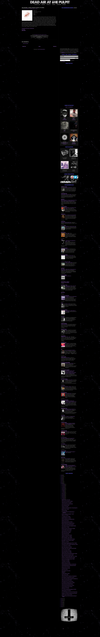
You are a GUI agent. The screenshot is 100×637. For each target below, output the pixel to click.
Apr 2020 (63, 494)
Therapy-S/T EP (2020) (65, 506)
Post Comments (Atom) (41, 49)
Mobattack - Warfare (68, 386)
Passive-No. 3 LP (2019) (65, 541)
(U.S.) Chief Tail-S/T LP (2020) (66, 545)
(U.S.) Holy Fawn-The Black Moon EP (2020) (68, 539)
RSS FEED (64, 4)
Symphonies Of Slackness (65, 295)
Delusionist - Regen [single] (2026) (66, 222)
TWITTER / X (49, 4)
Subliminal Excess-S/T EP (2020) (66, 502)
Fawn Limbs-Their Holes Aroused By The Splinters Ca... (70, 578)
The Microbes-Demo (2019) (66, 568)
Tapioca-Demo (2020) (65, 574)
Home (39, 46)
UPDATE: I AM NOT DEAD (69, 262)
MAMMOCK (63, 572)
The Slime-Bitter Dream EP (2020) (67, 529)
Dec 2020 (63, 484)
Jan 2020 (63, 498)
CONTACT (43, 4)
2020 (62, 483)
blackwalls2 (63, 292)
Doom (38, 34)
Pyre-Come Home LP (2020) (66, 549)
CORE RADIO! (63, 221)
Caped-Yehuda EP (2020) (65, 533)
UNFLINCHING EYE (64, 392)
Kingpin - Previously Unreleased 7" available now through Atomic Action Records (70, 466)
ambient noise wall (64, 430)
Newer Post (24, 46)
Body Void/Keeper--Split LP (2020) (67, 537)
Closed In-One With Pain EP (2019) (67, 535)
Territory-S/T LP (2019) (65, 515)
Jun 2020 (63, 492)
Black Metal (35, 34)
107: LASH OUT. (67, 343)
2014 (62, 605)
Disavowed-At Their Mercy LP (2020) (67, 501)
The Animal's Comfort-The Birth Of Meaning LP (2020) (70, 544)
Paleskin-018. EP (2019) (65, 520)
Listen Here (24, 30)
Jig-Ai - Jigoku (67, 233)
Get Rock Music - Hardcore (65, 281)
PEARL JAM (67, 431)
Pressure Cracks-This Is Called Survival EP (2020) (69, 548)
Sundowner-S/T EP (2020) (65, 560)
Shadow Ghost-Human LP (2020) (67, 552)
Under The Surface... (64, 323)
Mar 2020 (63, 496)
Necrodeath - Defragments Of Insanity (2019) (67, 438)
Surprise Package (64, 510)
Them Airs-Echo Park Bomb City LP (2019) (68, 585)
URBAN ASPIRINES (64, 206)
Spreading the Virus (64, 408)
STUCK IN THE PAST (64, 464)
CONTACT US (63, 52)
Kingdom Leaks (63, 356)
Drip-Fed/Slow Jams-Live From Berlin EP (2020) (69, 525)
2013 (62, 606)
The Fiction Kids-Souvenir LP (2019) (67, 586)
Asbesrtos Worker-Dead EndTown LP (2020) (68, 528)
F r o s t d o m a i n (64, 437)
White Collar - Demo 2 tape (69, 255)
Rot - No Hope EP (67, 458)
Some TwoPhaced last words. (65, 357)
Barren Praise (63, 457)
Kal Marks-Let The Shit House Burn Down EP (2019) (69, 593)
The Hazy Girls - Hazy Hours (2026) (66, 194)
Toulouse (45, 34)
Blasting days (63, 214)
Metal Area (62, 199)
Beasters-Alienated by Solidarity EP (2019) (68, 523)
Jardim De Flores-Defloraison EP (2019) (68, 524)
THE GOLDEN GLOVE (68, 393)
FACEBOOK (73, 119)
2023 (62, 479)
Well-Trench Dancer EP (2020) (66, 532)
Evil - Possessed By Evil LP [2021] (70, 350)
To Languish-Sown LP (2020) (66, 516)
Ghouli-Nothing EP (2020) (65, 505)
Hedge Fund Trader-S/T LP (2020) (67, 536)
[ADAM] (65, 116)
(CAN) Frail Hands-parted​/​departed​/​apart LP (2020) (69, 553)
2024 (62, 477)
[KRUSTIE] (74, 137)
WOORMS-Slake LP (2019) (66, 573)
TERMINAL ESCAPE (64, 186)
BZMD (62, 239)
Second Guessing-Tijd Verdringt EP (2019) (68, 519)
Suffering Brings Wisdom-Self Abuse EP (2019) (69, 565)
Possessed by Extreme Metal (65, 362)
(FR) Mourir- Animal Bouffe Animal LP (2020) (68, 557)
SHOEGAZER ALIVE (64, 193)
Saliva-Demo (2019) (65, 569)
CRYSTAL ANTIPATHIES (68, 187)
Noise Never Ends (63, 329)
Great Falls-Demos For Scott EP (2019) (67, 581)
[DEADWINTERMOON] (74, 129)
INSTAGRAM (65, 119)
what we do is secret (64, 254)
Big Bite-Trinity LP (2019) (65, 509)
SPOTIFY (53, 4)
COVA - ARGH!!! (63, 225)
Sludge (43, 34)
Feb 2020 (63, 497)
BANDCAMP (59, 4)
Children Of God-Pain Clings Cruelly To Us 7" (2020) (69, 556)
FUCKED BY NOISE (64, 422)
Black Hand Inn (63, 232)
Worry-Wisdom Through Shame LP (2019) (68, 577)
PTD (61, 349)
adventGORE (63, 415)
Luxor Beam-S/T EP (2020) (65, 561)
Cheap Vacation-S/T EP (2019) (66, 590)
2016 (62, 602)
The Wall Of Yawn (63, 342)
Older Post (54, 46)
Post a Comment (25, 43)
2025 (62, 476)
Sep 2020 (63, 488)
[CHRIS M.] (74, 116)
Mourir (40, 34)
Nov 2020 (63, 485)
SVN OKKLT (63, 316)
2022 (62, 480)
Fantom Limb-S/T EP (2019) (66, 566)
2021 (62, 481)
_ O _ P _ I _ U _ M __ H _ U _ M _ (65, 261)
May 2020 (63, 493)
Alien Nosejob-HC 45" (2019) (66, 570)
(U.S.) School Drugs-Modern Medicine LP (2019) (69, 589)
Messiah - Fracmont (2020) (69, 363)
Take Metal (62, 268)
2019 (62, 598)
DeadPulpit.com (37, 4)
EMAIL (65, 118)
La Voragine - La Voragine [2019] (70, 416)
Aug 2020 (63, 489)
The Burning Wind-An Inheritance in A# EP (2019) (69, 564)
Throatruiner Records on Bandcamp (28, 28)
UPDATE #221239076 (64, 324)
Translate (63, 61)
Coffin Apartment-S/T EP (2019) (66, 531)
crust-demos (63, 385)
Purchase (23, 29)
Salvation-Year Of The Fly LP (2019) (67, 594)
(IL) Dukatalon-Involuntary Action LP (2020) (68, 582)
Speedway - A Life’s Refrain (65, 282)
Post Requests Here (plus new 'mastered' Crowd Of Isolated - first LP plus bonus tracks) (70, 402)
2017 (62, 601)
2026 (62, 475)
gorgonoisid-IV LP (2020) (65, 527)
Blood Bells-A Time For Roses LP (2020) (68, 540)
